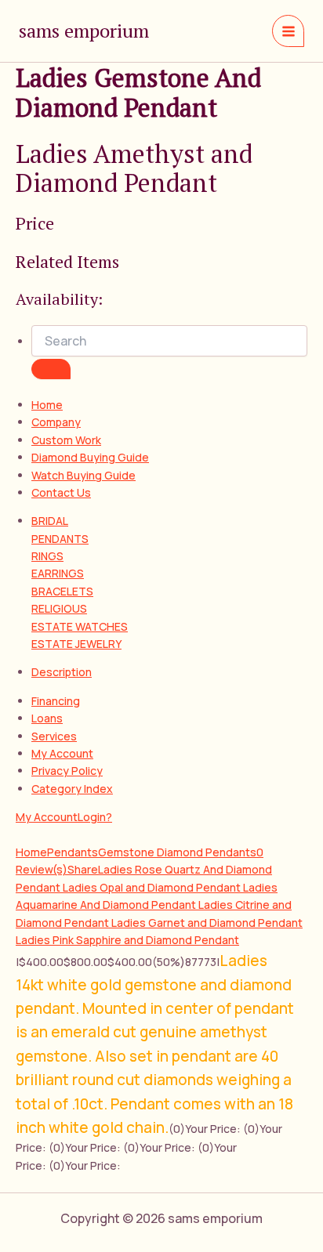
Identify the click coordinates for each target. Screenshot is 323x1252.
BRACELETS (62, 591)
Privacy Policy (67, 770)
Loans (47, 718)
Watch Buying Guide (83, 475)
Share (82, 869)
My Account (62, 753)
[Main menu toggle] (288, 31)
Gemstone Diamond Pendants (177, 852)
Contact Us (61, 492)
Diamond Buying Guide (90, 457)
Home (47, 404)
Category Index (72, 788)
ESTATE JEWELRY (76, 643)
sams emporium (84, 30)
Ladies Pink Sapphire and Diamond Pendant (127, 939)
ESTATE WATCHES (79, 626)
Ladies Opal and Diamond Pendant (153, 887)
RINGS (47, 555)
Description (61, 671)
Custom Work (66, 439)
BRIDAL (49, 520)
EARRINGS (57, 573)
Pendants (72, 852)
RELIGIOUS (59, 608)
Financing (55, 700)
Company (56, 421)
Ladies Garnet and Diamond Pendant (207, 922)
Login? (95, 816)
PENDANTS (60, 538)
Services (54, 736)
